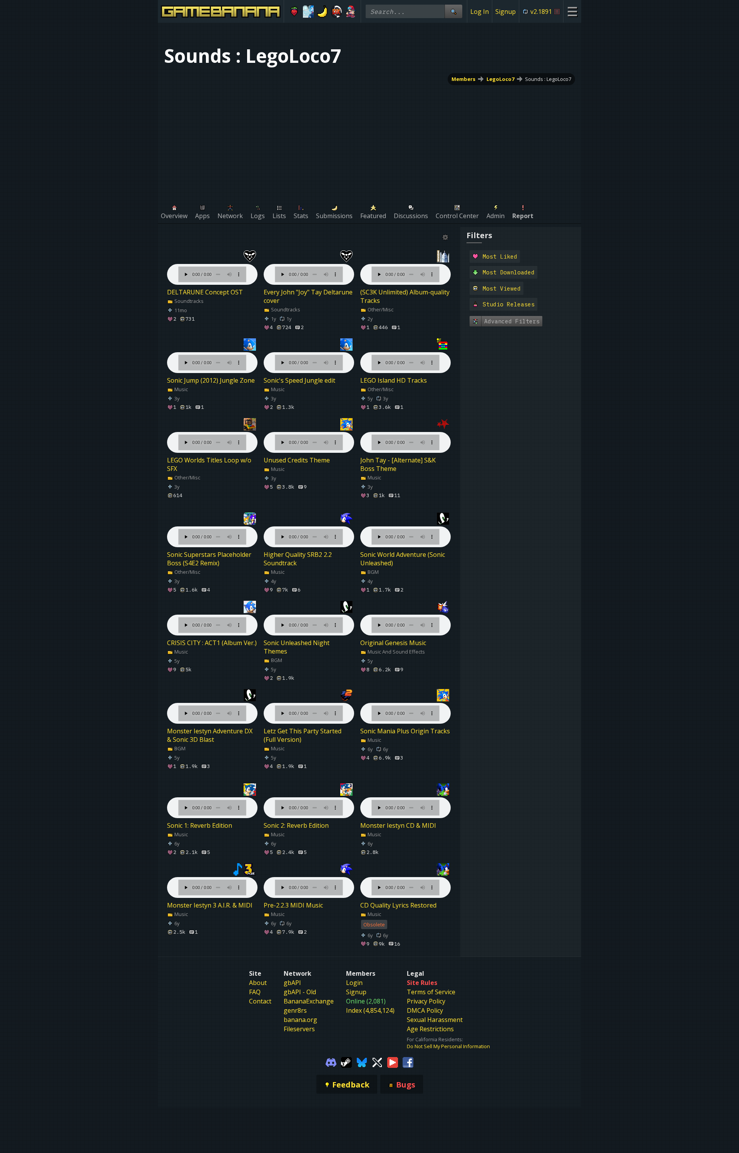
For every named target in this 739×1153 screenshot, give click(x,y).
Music (180, 389)
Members (463, 79)
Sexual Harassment (435, 1019)
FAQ (255, 992)
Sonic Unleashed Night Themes (296, 647)
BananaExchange (309, 1001)
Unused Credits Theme (297, 460)
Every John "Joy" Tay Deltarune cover (308, 296)
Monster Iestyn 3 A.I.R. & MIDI (209, 905)
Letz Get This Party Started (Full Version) (302, 735)
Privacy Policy (426, 1001)
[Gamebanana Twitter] (377, 1061)
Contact (260, 1001)
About (258, 982)
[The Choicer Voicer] (308, 11)
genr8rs (295, 1010)
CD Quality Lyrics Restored (398, 905)
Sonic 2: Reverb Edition (296, 825)
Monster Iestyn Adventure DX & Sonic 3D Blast (209, 735)
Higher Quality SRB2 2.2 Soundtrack (298, 558)
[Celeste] (294, 11)
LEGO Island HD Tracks (393, 380)
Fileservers (299, 1029)
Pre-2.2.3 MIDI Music (293, 905)
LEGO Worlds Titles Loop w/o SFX (209, 464)
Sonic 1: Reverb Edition (199, 825)
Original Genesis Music (393, 643)
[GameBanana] (322, 11)
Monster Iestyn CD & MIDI (398, 825)
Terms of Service (431, 992)
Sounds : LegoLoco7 (548, 79)
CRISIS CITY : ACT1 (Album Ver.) (212, 643)
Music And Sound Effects (395, 651)
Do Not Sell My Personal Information (448, 1046)
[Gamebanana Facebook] (408, 1061)
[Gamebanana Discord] (331, 1061)
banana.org (300, 1019)
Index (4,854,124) (370, 1010)
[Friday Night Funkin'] (350, 11)
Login (354, 982)
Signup (505, 11)
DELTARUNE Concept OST (205, 292)
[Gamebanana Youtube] (392, 1061)
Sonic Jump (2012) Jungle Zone (211, 380)
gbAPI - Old (300, 992)
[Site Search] (453, 11)
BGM (372, 571)
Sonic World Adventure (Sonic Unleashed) (402, 558)
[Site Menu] (572, 11)
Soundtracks (188, 300)
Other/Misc (379, 309)
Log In (479, 11)
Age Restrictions (430, 1029)
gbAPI (292, 982)
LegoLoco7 (500, 79)
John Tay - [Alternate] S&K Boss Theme (398, 464)
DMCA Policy (425, 1010)
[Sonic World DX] (336, 11)
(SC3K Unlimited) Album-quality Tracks (405, 296)
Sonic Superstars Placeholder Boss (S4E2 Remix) (209, 558)
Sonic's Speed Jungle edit (299, 380)
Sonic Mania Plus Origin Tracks (405, 731)
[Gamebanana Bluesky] (362, 1061)
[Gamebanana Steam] (346, 1061)
